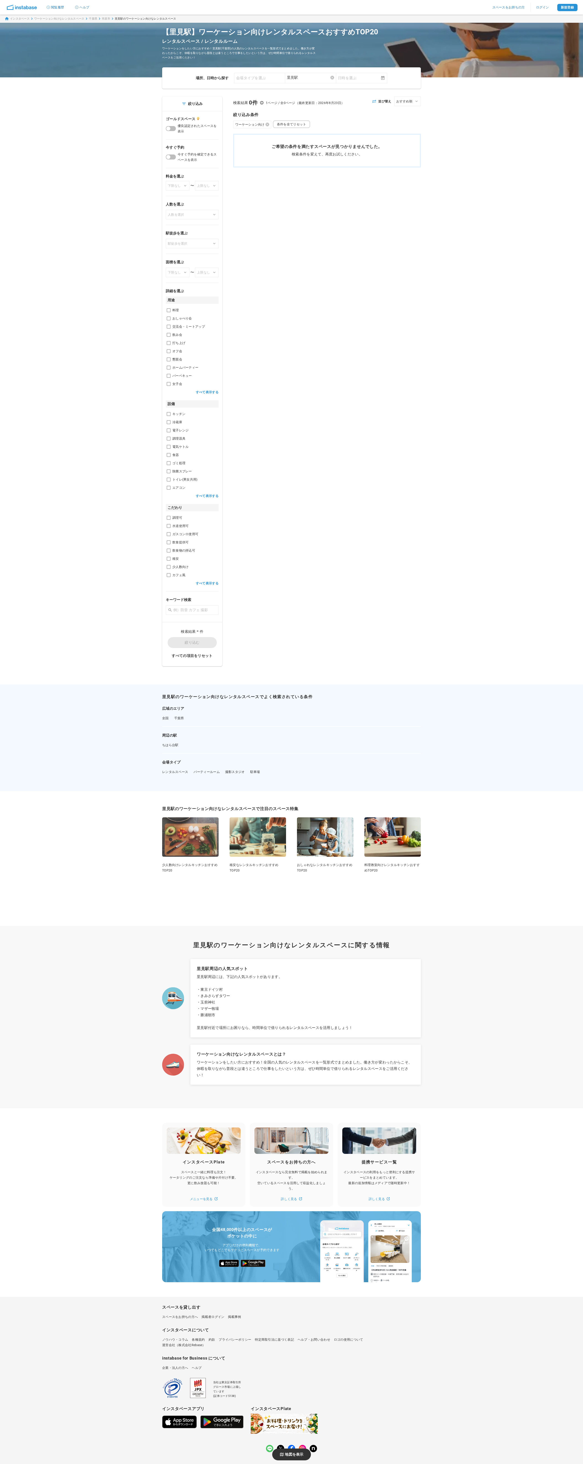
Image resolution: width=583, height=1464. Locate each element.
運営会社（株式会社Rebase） (184, 1345)
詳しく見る (289, 1199)
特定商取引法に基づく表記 (274, 1339)
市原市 (106, 18)
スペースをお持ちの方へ (180, 1317)
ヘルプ (84, 7)
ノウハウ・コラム (175, 1339)
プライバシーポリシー (235, 1339)
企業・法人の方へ (175, 1368)
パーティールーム (207, 772)
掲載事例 (234, 1317)
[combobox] (310, 77)
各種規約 (198, 1339)
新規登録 (567, 7)
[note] (313, 1448)
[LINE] (269, 1448)
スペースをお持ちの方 (508, 7)
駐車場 (255, 772)
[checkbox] (168, 310)
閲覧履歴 (57, 7)
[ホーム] (22, 7)
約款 (212, 1339)
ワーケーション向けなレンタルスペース (59, 18)
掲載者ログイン (213, 1317)
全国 (165, 718)
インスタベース (20, 18)
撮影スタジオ (235, 772)
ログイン (542, 7)
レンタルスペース (175, 772)
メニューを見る (201, 1199)
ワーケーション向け (250, 124)
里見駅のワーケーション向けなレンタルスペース (145, 18)
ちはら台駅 (170, 745)
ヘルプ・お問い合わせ (314, 1339)
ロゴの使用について (348, 1339)
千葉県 (93, 18)
